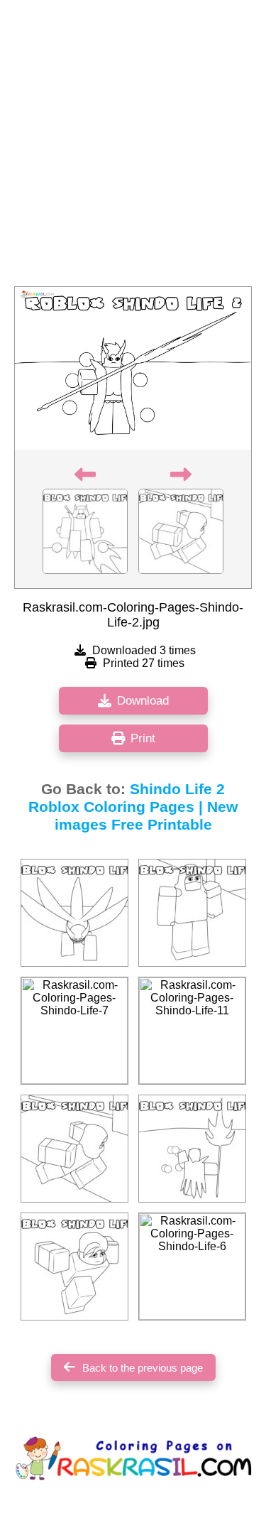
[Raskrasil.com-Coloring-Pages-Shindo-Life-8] (74, 913)
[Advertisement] (133, 147)
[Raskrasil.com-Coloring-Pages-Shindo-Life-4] (74, 1267)
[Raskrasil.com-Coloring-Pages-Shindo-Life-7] (74, 1031)
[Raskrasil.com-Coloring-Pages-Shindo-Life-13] (192, 913)
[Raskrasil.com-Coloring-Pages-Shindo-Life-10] (192, 1149)
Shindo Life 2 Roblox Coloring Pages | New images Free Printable (133, 807)
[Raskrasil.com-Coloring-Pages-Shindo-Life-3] (74, 1149)
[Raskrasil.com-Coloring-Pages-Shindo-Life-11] (192, 1031)
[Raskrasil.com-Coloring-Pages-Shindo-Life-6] (192, 1267)
